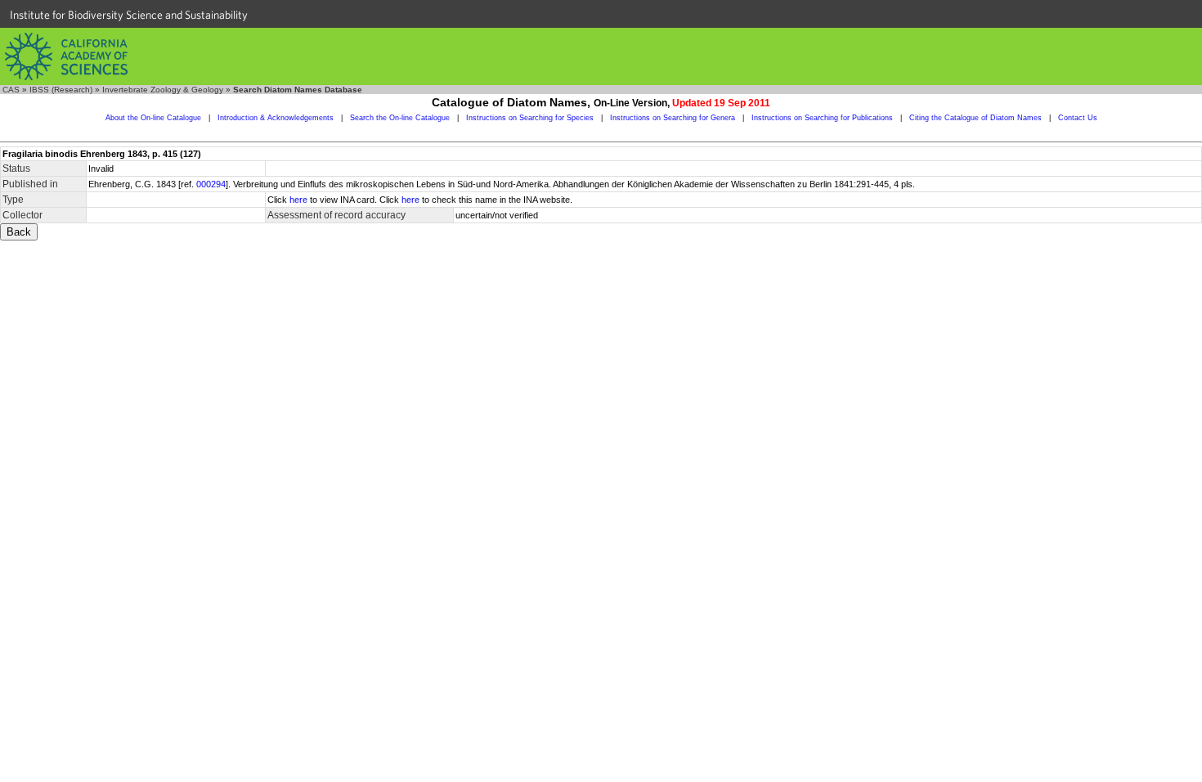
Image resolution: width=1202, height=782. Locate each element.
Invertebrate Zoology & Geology (162, 89)
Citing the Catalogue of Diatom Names (975, 118)
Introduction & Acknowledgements (276, 118)
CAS (11, 89)
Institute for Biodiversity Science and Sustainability (129, 14)
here (298, 199)
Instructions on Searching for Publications (822, 118)
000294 (211, 184)
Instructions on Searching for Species (530, 118)
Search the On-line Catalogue (400, 118)
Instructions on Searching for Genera (672, 118)
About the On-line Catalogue (153, 118)
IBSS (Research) (60, 89)
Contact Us (1077, 118)
